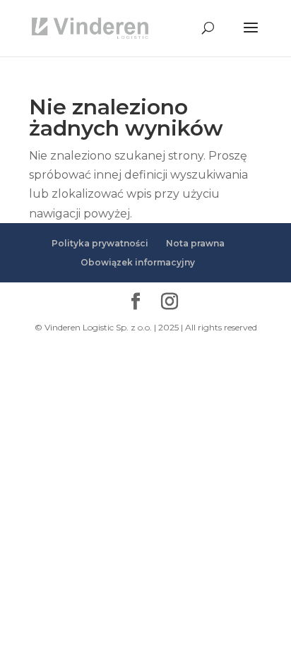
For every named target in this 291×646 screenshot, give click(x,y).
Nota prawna (195, 243)
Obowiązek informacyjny (138, 262)
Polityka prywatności (100, 243)
